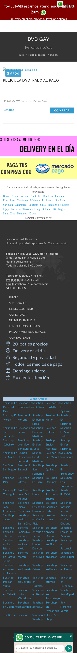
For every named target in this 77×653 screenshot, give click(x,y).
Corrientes (22, 200)
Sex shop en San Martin (51, 532)
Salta (43, 204)
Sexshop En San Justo (37, 444)
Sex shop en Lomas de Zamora (9, 569)
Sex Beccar (10, 615)
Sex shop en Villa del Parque (39, 532)
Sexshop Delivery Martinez (37, 432)
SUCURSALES (17, 303)
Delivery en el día (29, 350)
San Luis (60, 200)
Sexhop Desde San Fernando (24, 457)
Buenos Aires (10, 196)
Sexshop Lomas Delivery (37, 544)
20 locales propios (30, 343)
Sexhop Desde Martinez (37, 457)
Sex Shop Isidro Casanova (24, 507)
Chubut (47, 209)
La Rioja (33, 204)
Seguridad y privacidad (34, 357)
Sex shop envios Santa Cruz (24, 519)
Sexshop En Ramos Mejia (38, 419)
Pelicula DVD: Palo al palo (31, 80)
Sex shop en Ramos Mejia (24, 544)
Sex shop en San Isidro (8, 544)
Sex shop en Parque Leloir (9, 557)
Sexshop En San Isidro (65, 432)
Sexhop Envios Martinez (51, 444)
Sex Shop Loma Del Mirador (23, 494)
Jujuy (6, 209)
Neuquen (22, 213)
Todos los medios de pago (37, 364)
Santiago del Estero (58, 204)
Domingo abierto (29, 370)
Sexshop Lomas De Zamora (24, 532)
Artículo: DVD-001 (15, 101)
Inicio (21, 54)
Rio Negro (59, 209)
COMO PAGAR (18, 314)
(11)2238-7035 (30, 279)
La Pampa (47, 200)
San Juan (8, 204)
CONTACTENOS (20, 337)
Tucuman (60, 196)
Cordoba (24, 196)
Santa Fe (36, 196)
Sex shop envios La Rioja (38, 519)
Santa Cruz (9, 213)
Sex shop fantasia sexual (66, 507)
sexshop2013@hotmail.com (31, 284)
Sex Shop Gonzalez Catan (51, 507)
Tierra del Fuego (32, 209)
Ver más (8, 109)
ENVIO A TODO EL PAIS (24, 326)
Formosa (16, 209)
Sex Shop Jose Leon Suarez (52, 494)
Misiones (35, 200)
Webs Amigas (38, 398)
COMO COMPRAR (21, 308)
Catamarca (20, 204)
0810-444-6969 (39, 101)
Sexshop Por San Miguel (8, 581)
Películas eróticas (37, 54)
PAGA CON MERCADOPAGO (27, 331)
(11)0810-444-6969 (31, 275)
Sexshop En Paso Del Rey (10, 407)
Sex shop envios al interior (8, 532)
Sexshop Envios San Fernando (39, 507)
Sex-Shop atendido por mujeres (25, 444)
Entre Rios (9, 200)
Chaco (32, 213)
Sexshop (23, 615)
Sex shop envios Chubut (66, 519)
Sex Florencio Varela (66, 606)
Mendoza (48, 196)
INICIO (13, 297)
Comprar (62, 110)
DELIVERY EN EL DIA (22, 320)
